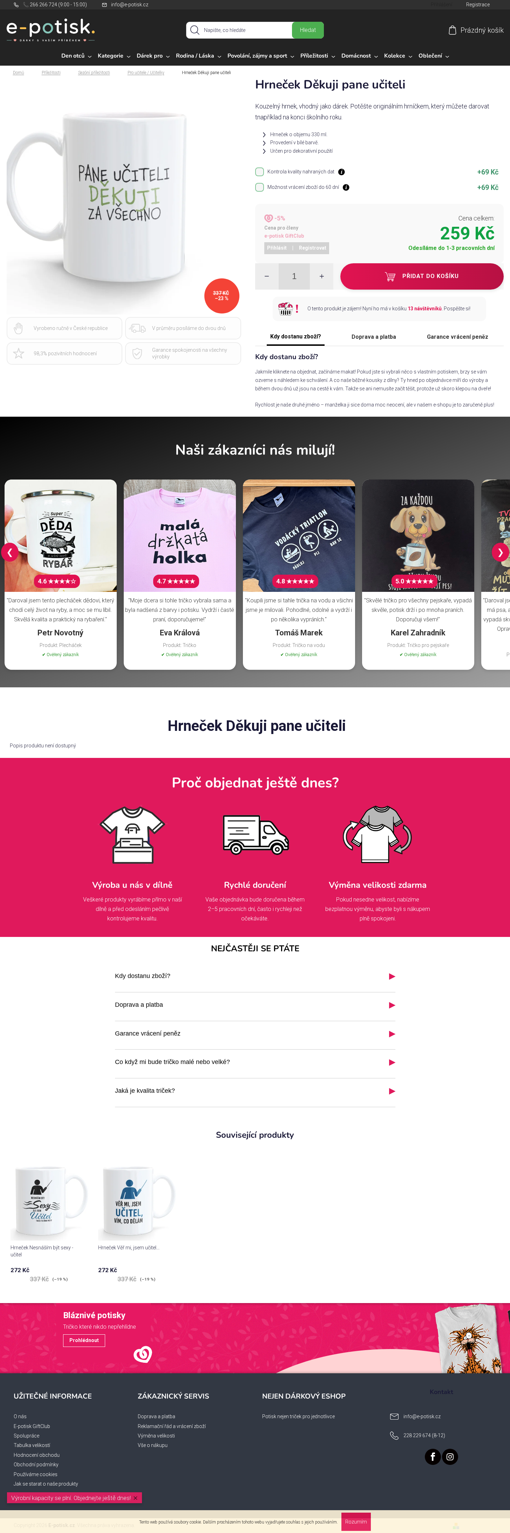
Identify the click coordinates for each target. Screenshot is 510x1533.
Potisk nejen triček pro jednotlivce (298, 1416)
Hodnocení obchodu (37, 1455)
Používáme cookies (35, 1474)
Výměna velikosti (156, 1436)
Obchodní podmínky (36, 1464)
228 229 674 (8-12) (424, 1435)
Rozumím (356, 1522)
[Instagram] (450, 1457)
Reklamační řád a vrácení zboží (172, 1426)
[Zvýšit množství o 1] (321, 276)
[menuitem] (76, 56)
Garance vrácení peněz (457, 336)
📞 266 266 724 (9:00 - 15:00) (55, 4)
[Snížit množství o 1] (267, 276)
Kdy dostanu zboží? (295, 336)
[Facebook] (433, 1457)
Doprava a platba (374, 336)
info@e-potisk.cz (129, 4)
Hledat (308, 30)
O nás (20, 1416)
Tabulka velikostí (32, 1445)
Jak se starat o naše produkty (46, 1484)
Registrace (478, 4)
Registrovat (312, 248)
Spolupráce (26, 1436)
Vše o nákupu (153, 1445)
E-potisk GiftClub (32, 1426)
